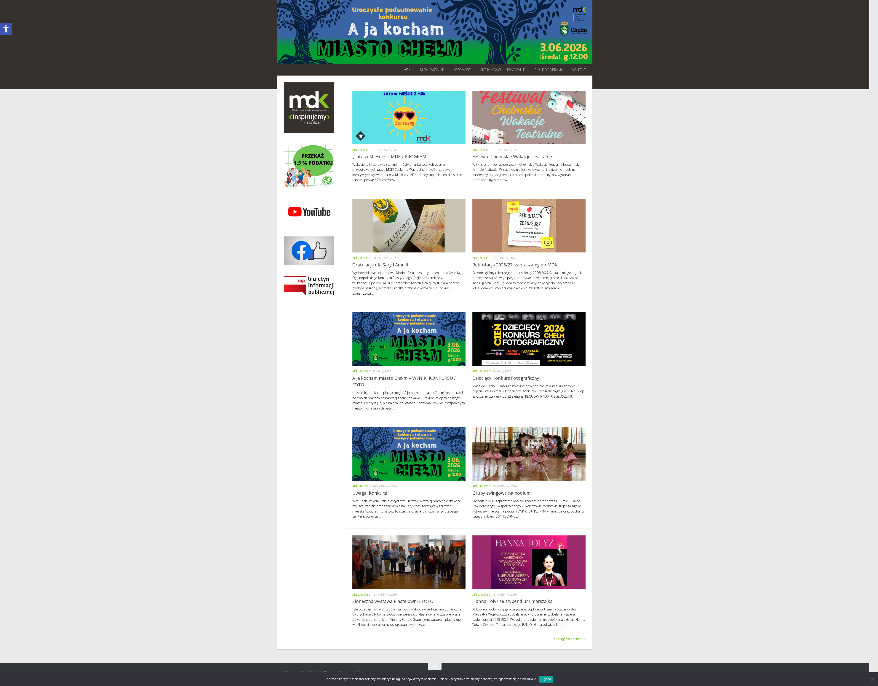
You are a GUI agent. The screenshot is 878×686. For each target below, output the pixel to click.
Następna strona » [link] (569, 638)
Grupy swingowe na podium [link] (501, 493)
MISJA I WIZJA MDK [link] (433, 70)
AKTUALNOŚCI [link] (490, 70)
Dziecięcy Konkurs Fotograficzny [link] (505, 378)
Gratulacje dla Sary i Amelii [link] (380, 265)
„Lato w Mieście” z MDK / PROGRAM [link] (389, 156)
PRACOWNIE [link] (516, 70)
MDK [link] (407, 70)
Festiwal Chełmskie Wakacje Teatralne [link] (512, 156)
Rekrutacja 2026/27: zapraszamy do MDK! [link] (515, 265)
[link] (6, 29)
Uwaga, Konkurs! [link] (369, 493)
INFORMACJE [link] (462, 70)
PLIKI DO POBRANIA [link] (549, 70)
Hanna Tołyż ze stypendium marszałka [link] (512, 601)
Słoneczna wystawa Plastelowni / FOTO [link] (393, 601)
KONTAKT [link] (579, 70)
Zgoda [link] (546, 679)
